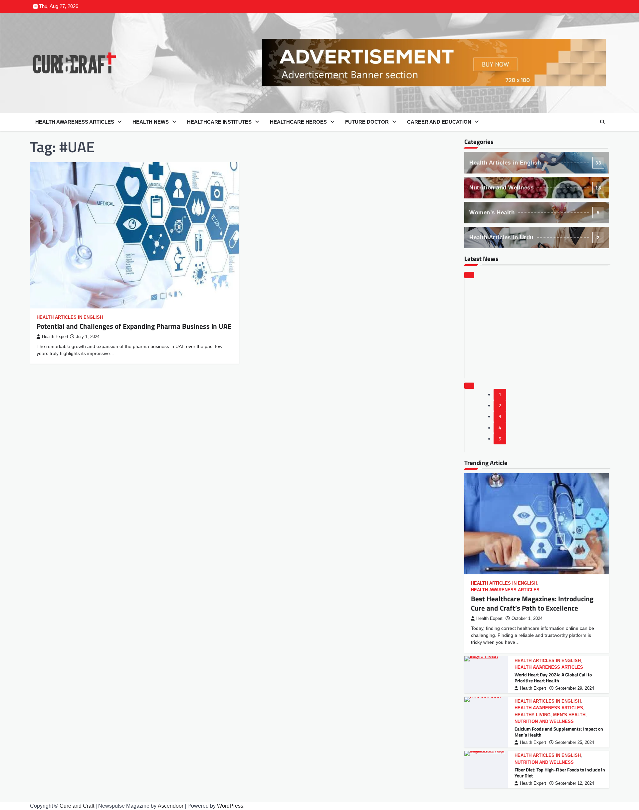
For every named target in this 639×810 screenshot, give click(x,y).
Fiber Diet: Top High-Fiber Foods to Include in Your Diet (560, 773)
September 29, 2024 (574, 688)
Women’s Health (534, 212)
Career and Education (439, 122)
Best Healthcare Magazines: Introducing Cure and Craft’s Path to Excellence (532, 603)
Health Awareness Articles (74, 122)
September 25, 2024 (574, 742)
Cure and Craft (77, 806)
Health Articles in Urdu (534, 237)
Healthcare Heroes (298, 122)
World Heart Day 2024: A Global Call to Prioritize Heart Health (553, 678)
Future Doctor (367, 122)
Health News (150, 122)
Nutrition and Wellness (535, 187)
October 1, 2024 (527, 618)
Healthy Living (532, 715)
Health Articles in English (70, 317)
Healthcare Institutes (219, 122)
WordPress (230, 806)
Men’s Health (569, 715)
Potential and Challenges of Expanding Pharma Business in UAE (134, 326)
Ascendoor (170, 806)
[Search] (602, 122)
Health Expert (55, 336)
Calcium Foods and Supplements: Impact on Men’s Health (559, 732)
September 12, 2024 (574, 783)
